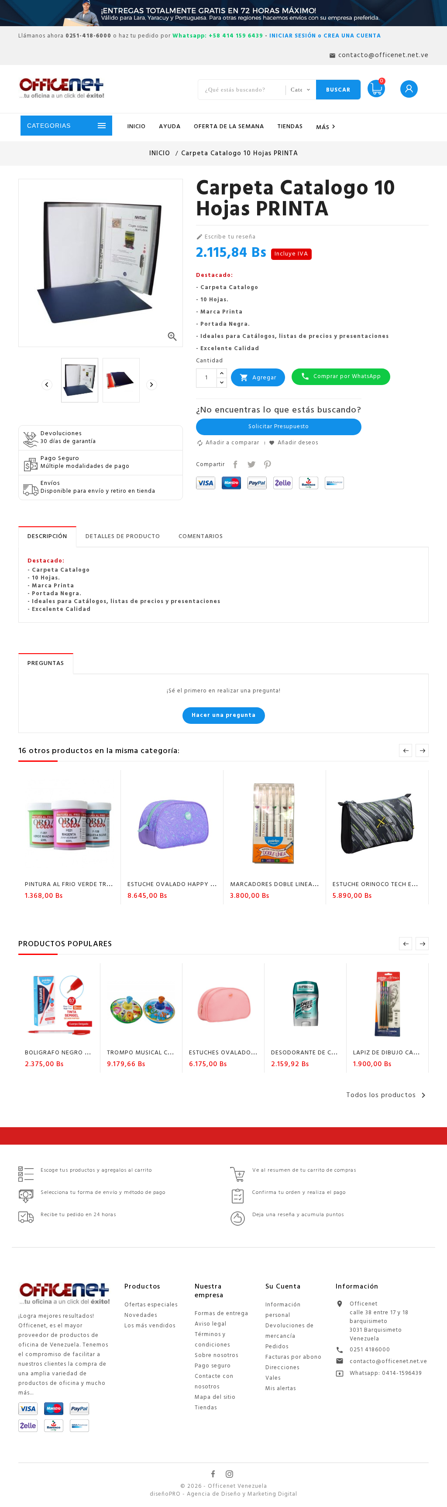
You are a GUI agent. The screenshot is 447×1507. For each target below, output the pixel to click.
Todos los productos (387, 1095)
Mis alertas (280, 1388)
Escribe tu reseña (226, 237)
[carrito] (44, 869)
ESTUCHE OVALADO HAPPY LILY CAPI (182, 885)
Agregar (258, 377)
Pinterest (266, 463)
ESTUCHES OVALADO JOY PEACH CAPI (245, 1053)
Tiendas (206, 1407)
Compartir (234, 463)
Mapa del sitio (215, 1397)
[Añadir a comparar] (78, 869)
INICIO (136, 127)
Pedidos (277, 1346)
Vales (273, 1378)
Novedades (140, 1315)
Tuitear (250, 463)
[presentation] (48, 385)
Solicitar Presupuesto (278, 426)
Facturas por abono (293, 1357)
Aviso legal (211, 1324)
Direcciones (282, 1367)
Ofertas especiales (151, 1304)
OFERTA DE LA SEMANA (229, 127)
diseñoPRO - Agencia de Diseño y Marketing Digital (223, 1494)
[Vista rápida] (95, 869)
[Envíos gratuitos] (223, 13)
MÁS (327, 128)
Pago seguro (213, 1366)
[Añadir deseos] (61, 869)
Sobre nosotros (216, 1355)
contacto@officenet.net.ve (388, 1361)
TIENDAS (290, 127)
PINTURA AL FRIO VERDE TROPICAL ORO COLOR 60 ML (105, 885)
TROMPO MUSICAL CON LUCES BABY (161, 1053)
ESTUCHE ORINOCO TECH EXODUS (383, 885)
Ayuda (170, 127)
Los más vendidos (149, 1325)
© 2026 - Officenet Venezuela (223, 1486)
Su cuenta (283, 1286)
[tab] (47, 536)
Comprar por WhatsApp (341, 376)
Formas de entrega (221, 1313)
